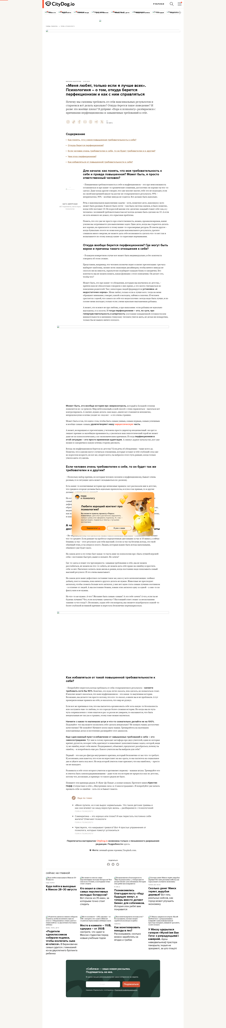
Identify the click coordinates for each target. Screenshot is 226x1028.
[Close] (150, 497)
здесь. (126, 844)
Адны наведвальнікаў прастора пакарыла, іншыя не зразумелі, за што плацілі (163, 939)
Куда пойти (50, 883)
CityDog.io (102, 841)
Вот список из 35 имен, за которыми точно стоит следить (94, 896)
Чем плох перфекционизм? (82, 156)
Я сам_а (117, 887)
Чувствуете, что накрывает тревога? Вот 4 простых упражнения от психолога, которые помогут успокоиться (110, 829)
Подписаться (131, 984)
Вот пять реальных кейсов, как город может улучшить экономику (162, 896)
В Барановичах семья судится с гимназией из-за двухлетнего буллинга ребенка (61, 942)
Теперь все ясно (154, 885)
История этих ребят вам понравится (129, 900)
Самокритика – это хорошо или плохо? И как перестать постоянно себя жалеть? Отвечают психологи (113, 817)
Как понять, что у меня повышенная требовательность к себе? (102, 140)
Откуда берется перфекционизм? (86, 145)
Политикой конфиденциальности (126, 990)
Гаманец (117, 924)
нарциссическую (124, 424)
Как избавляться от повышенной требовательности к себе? (100, 162)
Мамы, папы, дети (52, 928)
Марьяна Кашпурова (73, 81)
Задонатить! (92, 528)
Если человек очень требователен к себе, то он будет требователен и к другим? (111, 151)
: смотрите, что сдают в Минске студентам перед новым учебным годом (95, 932)
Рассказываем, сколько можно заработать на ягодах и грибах (127, 934)
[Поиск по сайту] (172, 4)
